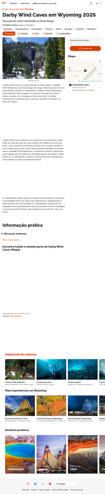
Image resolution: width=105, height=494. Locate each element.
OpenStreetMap (90, 81)
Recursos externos (15, 233)
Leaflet (82, 81)
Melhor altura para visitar (18, 9)
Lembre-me (87, 48)
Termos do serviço (76, 490)
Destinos (13, 3)
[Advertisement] (33, 119)
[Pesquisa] (91, 3)
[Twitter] (42, 483)
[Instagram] (27, 483)
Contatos (34, 490)
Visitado (24, 34)
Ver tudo (10, 75)
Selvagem (68, 29)
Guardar (10, 34)
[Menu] (99, 3)
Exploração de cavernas (20, 354)
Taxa (37, 34)
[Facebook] (35, 483)
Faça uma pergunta (10, 240)
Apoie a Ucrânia (44, 490)
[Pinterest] (50, 483)
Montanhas (91, 29)
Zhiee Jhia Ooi (34, 81)
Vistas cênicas (36, 29)
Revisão (49, 34)
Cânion (58, 29)
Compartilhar (64, 34)
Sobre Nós (25, 490)
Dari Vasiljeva (16, 316)
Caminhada (7, 29)
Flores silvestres (21, 29)
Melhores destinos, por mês (44, 3)
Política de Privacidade (60, 490)
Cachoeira (80, 29)
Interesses (25, 3)
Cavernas (48, 29)
